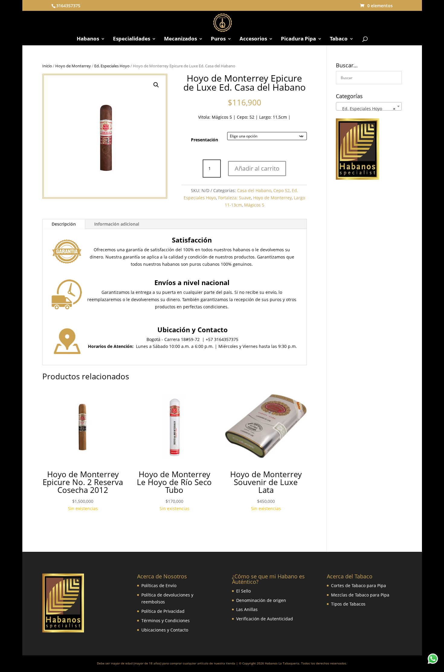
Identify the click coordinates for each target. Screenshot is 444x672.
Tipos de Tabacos (348, 604)
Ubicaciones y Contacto (164, 630)
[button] (156, 84)
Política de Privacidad (163, 611)
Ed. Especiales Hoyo (112, 66)
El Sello (243, 591)
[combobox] (369, 106)
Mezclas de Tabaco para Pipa (360, 595)
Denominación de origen (261, 600)
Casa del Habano (254, 190)
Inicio (47, 66)
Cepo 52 (281, 190)
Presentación (204, 140)
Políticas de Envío (158, 585)
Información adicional (116, 224)
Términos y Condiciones (165, 620)
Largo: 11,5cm (273, 117)
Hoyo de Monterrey (73, 66)
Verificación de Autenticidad (264, 619)
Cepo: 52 (245, 117)
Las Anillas (247, 609)
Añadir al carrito (257, 168)
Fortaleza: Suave (234, 198)
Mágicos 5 (222, 117)
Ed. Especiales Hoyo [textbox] (367, 108)
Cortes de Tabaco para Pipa (358, 585)
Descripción (64, 224)
